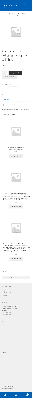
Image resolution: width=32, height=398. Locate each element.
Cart (24, 394)
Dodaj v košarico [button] (16, 156)
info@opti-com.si (11, 306)
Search (16, 395)
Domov (5, 13)
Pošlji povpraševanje (10, 76)
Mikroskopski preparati (19, 13)
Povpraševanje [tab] (6, 99)
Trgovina (10, 13)
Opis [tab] (3, 94)
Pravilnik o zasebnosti (8, 388)
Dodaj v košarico (15, 73)
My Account (5, 395)
